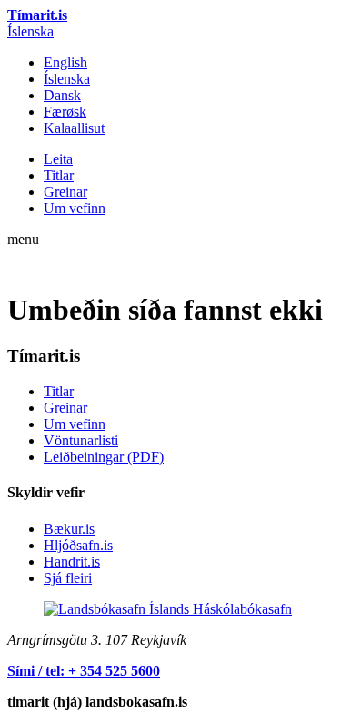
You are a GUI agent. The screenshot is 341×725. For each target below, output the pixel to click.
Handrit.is (72, 561)
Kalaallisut (74, 128)
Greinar (65, 191)
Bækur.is (69, 528)
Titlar (59, 175)
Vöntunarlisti (81, 440)
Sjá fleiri (68, 578)
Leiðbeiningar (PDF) (104, 457)
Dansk (62, 95)
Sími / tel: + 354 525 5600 (83, 671)
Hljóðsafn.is (78, 545)
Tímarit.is (37, 15)
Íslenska (30, 31)
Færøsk (65, 111)
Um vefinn (74, 208)
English (65, 62)
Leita (58, 159)
